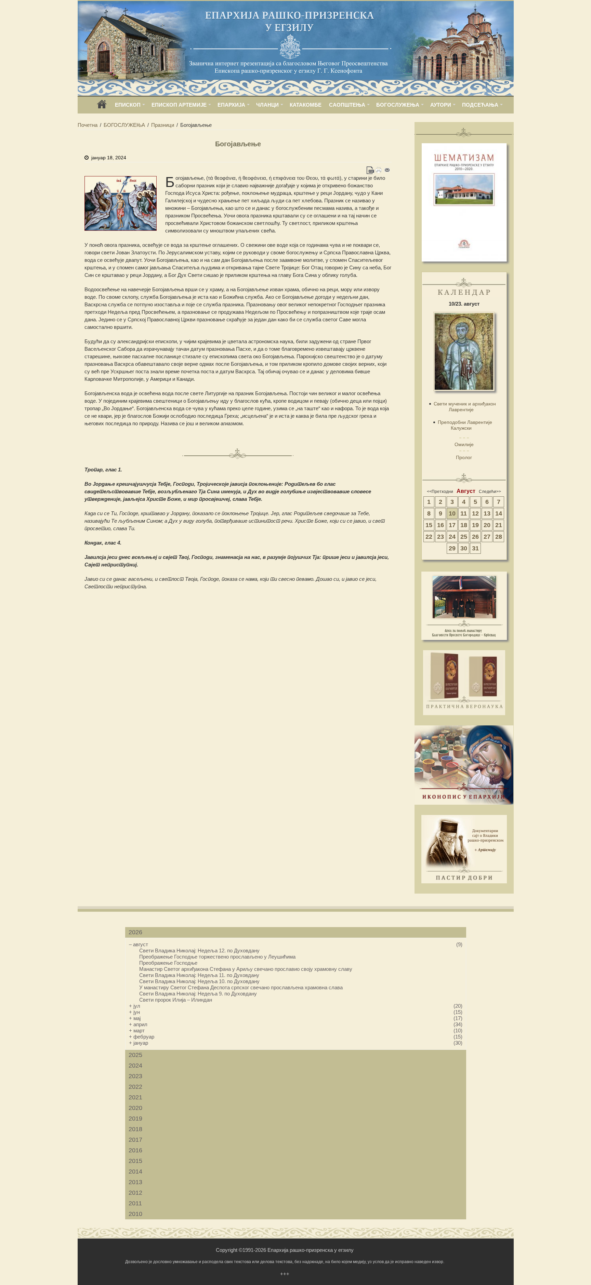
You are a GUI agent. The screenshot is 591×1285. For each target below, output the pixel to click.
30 (463, 548)
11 (463, 513)
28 (498, 536)
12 (475, 513)
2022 (135, 1086)
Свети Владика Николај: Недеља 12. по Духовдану (199, 950)
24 (452, 536)
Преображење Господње (168, 963)
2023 (135, 1076)
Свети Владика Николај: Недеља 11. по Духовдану (199, 975)
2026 (135, 932)
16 (440, 525)
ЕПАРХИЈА (231, 105)
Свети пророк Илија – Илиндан (175, 1000)
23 (440, 536)
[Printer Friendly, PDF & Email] (379, 170)
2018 (135, 1129)
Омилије (464, 444)
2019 (135, 1118)
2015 (135, 1160)
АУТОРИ (440, 105)
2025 (135, 1055)
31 (475, 548)
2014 (135, 1171)
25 (463, 536)
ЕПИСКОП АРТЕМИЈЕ (179, 105)
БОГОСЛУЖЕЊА (397, 105)
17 (452, 525)
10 (452, 513)
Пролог (464, 457)
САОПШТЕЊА (347, 105)
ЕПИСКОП (128, 105)
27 (487, 536)
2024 (135, 1065)
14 (498, 513)
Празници (162, 125)
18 (463, 525)
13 (487, 513)
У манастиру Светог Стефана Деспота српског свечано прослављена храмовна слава (241, 987)
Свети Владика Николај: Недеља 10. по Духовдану (199, 981)
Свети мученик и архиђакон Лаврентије (465, 406)
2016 (135, 1150)
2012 (135, 1192)
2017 (135, 1139)
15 (428, 525)
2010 (135, 1213)
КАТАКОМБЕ (305, 105)
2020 (135, 1108)
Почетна (87, 125)
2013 (135, 1182)
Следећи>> (490, 491)
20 (487, 525)
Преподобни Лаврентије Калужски (465, 425)
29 (452, 548)
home (102, 106)
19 (475, 525)
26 (475, 536)
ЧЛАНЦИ (267, 105)
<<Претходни (440, 491)
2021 (135, 1097)
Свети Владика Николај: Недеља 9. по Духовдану (198, 993)
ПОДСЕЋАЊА (480, 105)
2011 (135, 1203)
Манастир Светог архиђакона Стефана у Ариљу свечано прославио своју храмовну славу (245, 969)
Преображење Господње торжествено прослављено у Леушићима (217, 957)
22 (428, 536)
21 (498, 525)
